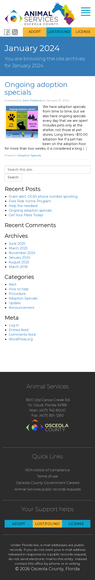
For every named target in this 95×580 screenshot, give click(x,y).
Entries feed (18, 330)
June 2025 (17, 244)
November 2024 (22, 253)
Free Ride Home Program (30, 201)
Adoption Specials (29, 155)
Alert (12, 284)
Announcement (21, 308)
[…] (85, 148)
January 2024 (19, 257)
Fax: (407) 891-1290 (47, 415)
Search (13, 177)
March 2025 (18, 248)
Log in (14, 325)
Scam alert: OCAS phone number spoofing (43, 196)
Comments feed (22, 334)
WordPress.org (21, 339)
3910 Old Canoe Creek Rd (48, 400)
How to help (19, 289)
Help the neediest (23, 206)
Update (15, 303)
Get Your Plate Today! (26, 215)
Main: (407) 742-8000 (47, 410)
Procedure (17, 294)
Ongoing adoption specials (36, 88)
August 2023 (19, 262)
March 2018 (18, 267)
